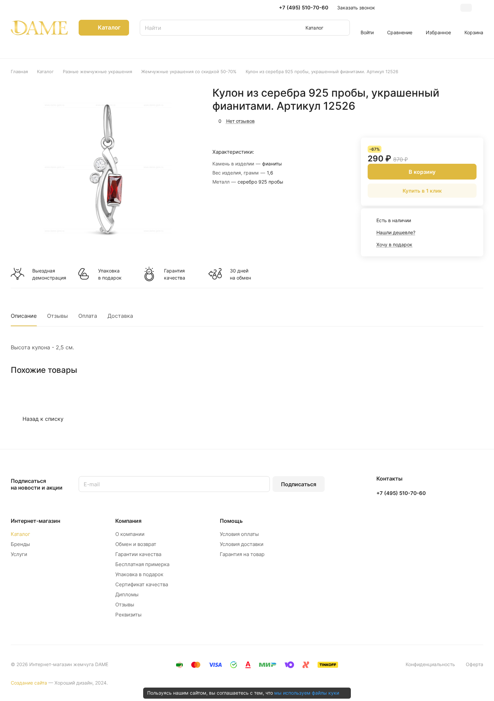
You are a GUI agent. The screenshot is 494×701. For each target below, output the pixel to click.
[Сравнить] (462, 120)
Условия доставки (241, 544)
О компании (130, 534)
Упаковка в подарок (110, 274)
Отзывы (57, 315)
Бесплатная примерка (142, 564)
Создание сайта (29, 683)
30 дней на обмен (240, 274)
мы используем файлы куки (306, 693)
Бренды (20, 544)
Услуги (19, 554)
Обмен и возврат (135, 544)
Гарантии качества (138, 554)
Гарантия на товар (242, 554)
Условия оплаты (239, 534)
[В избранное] (446, 120)
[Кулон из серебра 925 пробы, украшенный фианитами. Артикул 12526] (107, 168)
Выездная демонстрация (49, 274)
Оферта (474, 664)
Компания (128, 520)
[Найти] (341, 28)
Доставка (120, 315)
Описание (24, 315)
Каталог (20, 534)
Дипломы (126, 594)
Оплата (87, 315)
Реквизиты (128, 614)
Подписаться (298, 484)
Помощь (231, 520)
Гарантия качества (174, 274)
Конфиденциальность (430, 664)
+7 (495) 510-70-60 (303, 8)
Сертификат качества (141, 584)
